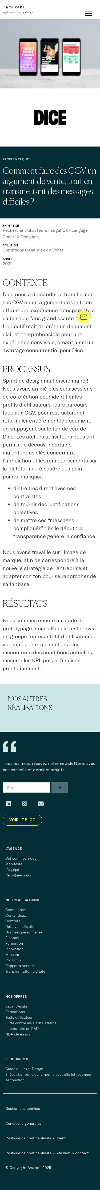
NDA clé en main (19, 1034)
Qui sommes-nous (20, 858)
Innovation (14, 949)
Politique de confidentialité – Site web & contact (47, 1153)
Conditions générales (23, 1123)
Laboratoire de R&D (22, 1028)
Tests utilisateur (19, 1017)
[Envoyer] (59, 787)
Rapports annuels (20, 965)
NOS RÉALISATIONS (22, 900)
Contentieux (15, 915)
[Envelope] (40, 803)
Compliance (15, 909)
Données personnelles (23, 932)
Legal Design (16, 1006)
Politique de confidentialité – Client (35, 1138)
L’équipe (12, 869)
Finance (12, 937)
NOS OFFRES (16, 996)
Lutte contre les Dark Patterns (31, 1023)
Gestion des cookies (22, 1108)
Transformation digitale (25, 971)
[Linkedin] (8, 803)
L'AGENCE (13, 849)
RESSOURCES (16, 1059)
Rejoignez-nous (18, 875)
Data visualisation (21, 926)
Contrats (12, 921)
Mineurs (12, 954)
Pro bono (13, 960)
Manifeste (13, 864)
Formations (15, 1011)
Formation (14, 943)
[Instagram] (24, 803)
